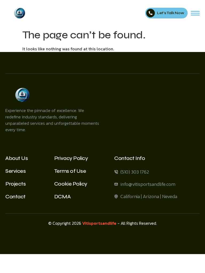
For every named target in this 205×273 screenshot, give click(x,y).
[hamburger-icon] (195, 13)
